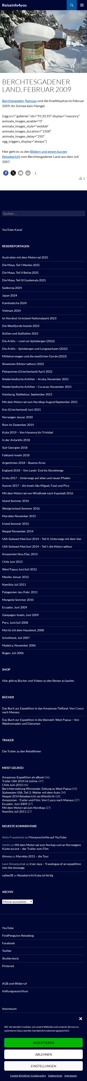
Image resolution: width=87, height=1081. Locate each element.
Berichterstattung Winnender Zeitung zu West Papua (36, 788)
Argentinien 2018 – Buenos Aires (23, 463)
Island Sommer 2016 (15, 501)
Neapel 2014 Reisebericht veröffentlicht (28, 796)
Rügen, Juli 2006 (13, 653)
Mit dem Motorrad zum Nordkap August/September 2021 (39, 402)
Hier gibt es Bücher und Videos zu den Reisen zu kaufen (38, 680)
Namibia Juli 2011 (14, 584)
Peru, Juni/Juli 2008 (15, 622)
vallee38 (7, 875)
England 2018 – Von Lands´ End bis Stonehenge (32, 470)
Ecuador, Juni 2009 (14, 607)
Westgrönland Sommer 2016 (21, 508)
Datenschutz (55, 1075)
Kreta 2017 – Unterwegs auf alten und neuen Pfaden (36, 478)
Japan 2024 (9, 295)
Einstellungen (43, 1066)
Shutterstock (10, 958)
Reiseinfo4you (14, 5)
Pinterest (8, 966)
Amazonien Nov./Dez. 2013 (20, 554)
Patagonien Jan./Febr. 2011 (20, 592)
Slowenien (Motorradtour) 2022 (23, 364)
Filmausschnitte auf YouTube (47, 837)
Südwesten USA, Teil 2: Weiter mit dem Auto (31, 792)
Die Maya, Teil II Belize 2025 (20, 272)
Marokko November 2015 (19, 516)
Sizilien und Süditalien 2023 (20, 333)
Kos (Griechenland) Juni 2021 (21, 409)
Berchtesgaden (13, 101)
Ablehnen (43, 1054)
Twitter (7, 951)
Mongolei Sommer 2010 (18, 599)
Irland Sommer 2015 (15, 523)
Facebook (8, 943)
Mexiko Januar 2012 (15, 577)
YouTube (8, 928)
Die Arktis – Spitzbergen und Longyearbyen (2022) (35, 348)
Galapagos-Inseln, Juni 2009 (20, 615)
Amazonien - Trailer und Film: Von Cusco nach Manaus (38, 800)
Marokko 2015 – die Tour (32, 856)
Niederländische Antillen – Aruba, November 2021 (35, 379)
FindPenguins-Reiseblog (18, 935)
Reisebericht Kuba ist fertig (35, 875)
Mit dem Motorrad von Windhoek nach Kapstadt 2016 (37, 493)
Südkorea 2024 (12, 288)
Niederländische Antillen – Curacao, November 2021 (37, 386)
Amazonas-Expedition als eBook (23, 777)
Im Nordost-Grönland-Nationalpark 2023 (29, 318)
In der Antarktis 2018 (16, 440)
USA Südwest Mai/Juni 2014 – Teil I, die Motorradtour (37, 546)
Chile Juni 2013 (12, 561)
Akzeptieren (43, 1043)
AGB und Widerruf (14, 983)
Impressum (70, 1075)
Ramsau (31, 101)
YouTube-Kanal (12, 229)
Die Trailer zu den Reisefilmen (21, 751)
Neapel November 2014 (17, 531)
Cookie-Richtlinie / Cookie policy (28, 1075)
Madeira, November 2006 (19, 645)
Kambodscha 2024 (14, 303)
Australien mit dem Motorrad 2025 (25, 257)
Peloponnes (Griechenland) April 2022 (27, 371)
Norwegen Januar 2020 (17, 417)
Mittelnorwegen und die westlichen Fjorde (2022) (34, 356)
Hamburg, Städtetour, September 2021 (27, 394)
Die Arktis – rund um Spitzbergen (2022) (28, 341)
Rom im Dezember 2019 (18, 424)
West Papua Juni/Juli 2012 (19, 569)
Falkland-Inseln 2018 (16, 455)
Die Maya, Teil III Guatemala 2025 (24, 280)
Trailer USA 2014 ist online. (20, 781)
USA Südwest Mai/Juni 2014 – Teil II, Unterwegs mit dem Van (41, 539)
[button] (81, 1019)
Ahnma (7, 856)
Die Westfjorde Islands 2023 (20, 326)
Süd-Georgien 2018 (14, 447)
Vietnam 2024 (11, 310)
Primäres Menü (82, 5)
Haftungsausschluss (15, 991)
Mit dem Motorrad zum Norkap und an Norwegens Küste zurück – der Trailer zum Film (41, 846)
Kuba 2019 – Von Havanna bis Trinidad (27, 432)
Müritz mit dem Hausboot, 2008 (23, 630)
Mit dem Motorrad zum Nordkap (23, 807)
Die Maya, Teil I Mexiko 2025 (21, 265)
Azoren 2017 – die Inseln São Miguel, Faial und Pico (35, 485)
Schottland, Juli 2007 (16, 638)
